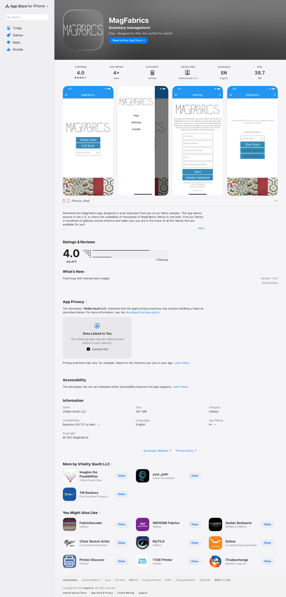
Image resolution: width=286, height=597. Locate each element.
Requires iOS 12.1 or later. (79, 424)
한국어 (168, 580)
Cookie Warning (125, 593)
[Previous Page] (59, 543)
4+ (210, 424)
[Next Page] (282, 543)
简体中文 (133, 580)
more (201, 228)
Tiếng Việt (205, 580)
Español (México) (91, 580)
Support (143, 593)
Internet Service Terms (75, 593)
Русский (120, 580)
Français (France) (152, 580)
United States (70, 580)
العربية (108, 580)
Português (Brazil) (185, 580)
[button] (27, 28)
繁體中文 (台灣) (223, 580)
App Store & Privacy (102, 593)
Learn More (181, 362)
